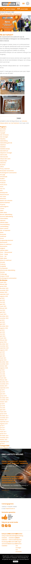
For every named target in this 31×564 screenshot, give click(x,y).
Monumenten (3, 242)
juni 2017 (2, 427)
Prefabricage (3, 274)
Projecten (2, 204)
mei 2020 (2, 374)
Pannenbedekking (4, 224)
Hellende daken (4, 222)
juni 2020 (2, 372)
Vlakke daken (3, 212)
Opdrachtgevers (4, 206)
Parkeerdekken (4, 218)
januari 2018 (3, 413)
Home (1, 186)
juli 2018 (2, 404)
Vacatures (24, 9)
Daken (1, 210)
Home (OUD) (3, 184)
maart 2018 (3, 411)
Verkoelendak (3, 176)
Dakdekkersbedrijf (5, 149)
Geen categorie (4, 447)
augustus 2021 (4, 350)
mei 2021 (2, 354)
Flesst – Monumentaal (6, 252)
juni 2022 (2, 332)
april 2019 (2, 394)
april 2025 (2, 304)
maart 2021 (3, 358)
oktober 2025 (3, 292)
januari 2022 (3, 342)
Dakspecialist (3, 160)
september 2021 (4, 348)
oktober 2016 (3, 439)
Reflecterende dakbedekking (7, 270)
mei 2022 (2, 334)
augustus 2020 (4, 368)
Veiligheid (2, 248)
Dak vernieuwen (4, 135)
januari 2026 (3, 286)
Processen (3, 180)
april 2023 (2, 324)
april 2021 (2, 356)
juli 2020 (2, 370)
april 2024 (2, 312)
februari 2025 (3, 308)
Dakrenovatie (3, 155)
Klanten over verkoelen (6, 200)
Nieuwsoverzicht (4, 194)
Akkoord (16, 561)
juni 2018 (2, 405)
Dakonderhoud (4, 151)
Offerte (2, 166)
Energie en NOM (4, 276)
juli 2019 (2, 390)
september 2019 (4, 388)
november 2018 (4, 400)
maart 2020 (3, 378)
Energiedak (3, 266)
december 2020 (4, 362)
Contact (2, 208)
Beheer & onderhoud (5, 244)
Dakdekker (3, 147)
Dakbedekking (4, 141)
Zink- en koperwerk (5, 230)
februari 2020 (3, 380)
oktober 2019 (3, 386)
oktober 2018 (3, 402)
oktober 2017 (3, 419)
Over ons (2, 188)
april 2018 (2, 409)
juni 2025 (2, 300)
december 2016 (4, 435)
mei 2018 (2, 407)
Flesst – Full (3, 256)
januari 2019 (3, 396)
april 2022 (2, 336)
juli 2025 (2, 298)
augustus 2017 (4, 423)
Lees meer (5, 471)
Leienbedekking (4, 226)
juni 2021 (2, 352)
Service (2, 238)
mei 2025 (2, 302)
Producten (3, 182)
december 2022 (4, 326)
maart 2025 (3, 306)
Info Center (3, 196)
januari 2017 (3, 433)
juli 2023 (2, 320)
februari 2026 (3, 284)
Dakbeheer (3, 145)
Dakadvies (3, 139)
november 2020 (4, 364)
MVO (1, 190)
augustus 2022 (4, 328)
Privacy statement (5, 168)
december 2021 (4, 344)
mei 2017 (2, 429)
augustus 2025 (4, 296)
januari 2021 (3, 360)
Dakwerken (3, 162)
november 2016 (4, 437)
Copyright (2, 133)
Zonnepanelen (4, 268)
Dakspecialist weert (5, 158)
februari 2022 (3, 340)
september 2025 (4, 294)
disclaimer (2, 164)
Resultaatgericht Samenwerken (8, 172)
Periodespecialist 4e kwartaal (11, 14)
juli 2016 (2, 443)
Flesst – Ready (4, 254)
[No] (29, 559)
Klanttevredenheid (5, 202)
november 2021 (4, 346)
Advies (1, 232)
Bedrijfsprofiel (4, 192)
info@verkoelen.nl (10, 508)
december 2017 (4, 415)
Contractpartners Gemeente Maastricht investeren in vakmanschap (13, 479)
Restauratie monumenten (7, 170)
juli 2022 (2, 330)
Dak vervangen (4, 137)
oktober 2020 (3, 366)
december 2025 (4, 288)
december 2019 (4, 382)
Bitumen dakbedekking (6, 214)
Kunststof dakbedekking (6, 216)
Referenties (3, 198)
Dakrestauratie (4, 157)
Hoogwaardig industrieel (6, 240)
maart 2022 (3, 338)
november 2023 (4, 318)
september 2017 (4, 421)
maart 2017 (3, 431)
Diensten (2, 272)
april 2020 (2, 376)
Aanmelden (3, 129)
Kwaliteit (2, 178)
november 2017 (4, 417)
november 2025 (4, 290)
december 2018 (4, 398)
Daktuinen (2, 220)
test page (2, 174)
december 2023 (4, 316)
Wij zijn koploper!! (6, 35)
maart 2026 (3, 282)
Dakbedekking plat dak (6, 143)
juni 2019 (2, 392)
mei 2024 (2, 310)
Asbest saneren (4, 228)
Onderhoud (3, 236)
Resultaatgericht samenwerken (8, 278)
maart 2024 (3, 314)
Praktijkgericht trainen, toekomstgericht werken (15, 462)
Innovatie (2, 262)
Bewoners (2, 131)
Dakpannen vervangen (6, 153)
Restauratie (3, 234)
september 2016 (4, 441)
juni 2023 (2, 322)
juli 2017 (2, 425)
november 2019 (4, 384)
